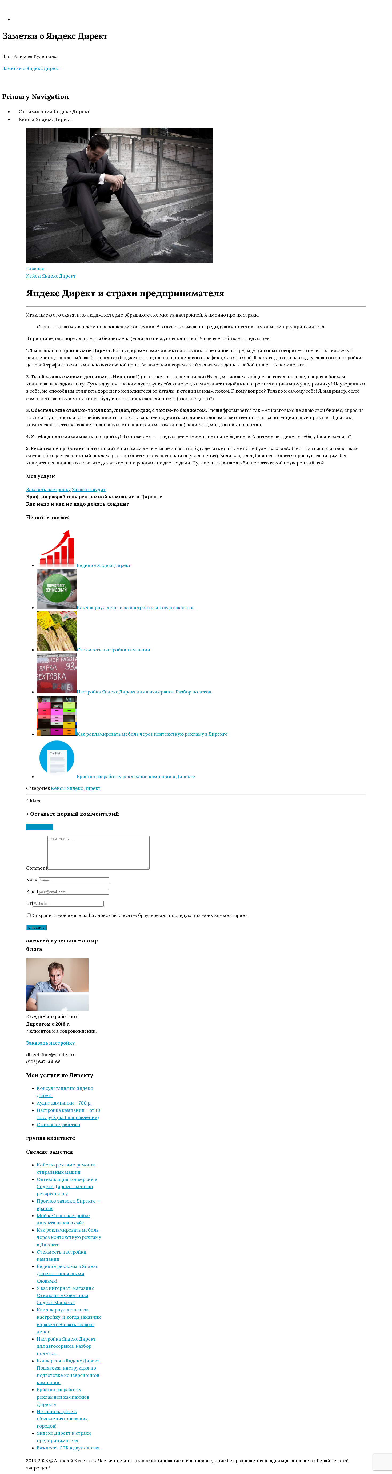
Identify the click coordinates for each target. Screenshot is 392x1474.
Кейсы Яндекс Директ (45, 119)
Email (32, 891)
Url (29, 903)
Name (32, 880)
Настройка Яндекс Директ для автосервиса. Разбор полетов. (66, 1346)
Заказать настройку (48, 489)
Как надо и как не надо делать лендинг (77, 504)
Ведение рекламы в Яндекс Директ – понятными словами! (67, 1273)
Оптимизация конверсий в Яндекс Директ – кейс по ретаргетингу (67, 1186)
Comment (36, 868)
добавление (39, 827)
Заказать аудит (89, 489)
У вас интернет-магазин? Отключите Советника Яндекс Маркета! (65, 1295)
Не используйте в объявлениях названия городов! (62, 1419)
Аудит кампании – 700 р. (64, 1103)
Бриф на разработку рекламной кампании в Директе (94, 497)
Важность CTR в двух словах (68, 1448)
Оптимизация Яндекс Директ (54, 111)
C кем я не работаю (58, 1125)
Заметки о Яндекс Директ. (31, 68)
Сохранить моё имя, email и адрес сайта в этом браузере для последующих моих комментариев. (141, 915)
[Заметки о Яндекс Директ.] (55, 45)
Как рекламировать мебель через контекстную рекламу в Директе (69, 1237)
